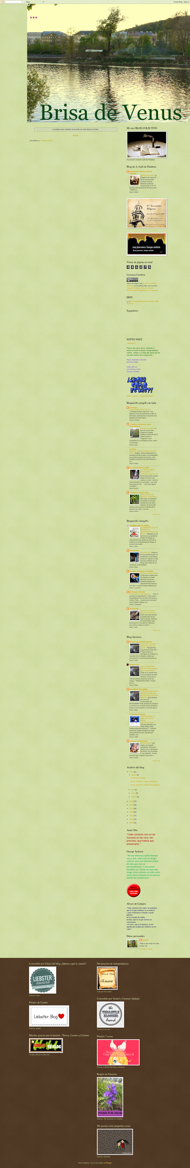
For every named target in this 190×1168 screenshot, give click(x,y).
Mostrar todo (156, 514)
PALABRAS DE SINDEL (138, 689)
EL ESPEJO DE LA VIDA (139, 468)
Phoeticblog (134, 551)
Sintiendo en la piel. (137, 714)
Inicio (75, 135)
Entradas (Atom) (47, 141)
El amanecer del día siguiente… (140, 594)
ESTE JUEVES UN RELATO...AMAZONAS (149, 496)
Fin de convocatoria (138, 778)
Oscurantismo (146, 552)
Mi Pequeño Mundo (137, 592)
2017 (131, 772)
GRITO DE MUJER (147, 175)
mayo (133, 793)
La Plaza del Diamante (138, 741)
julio (133, 790)
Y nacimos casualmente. (139, 493)
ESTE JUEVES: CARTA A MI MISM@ (145, 785)
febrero (134, 797)
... (33, 14)
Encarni (145, 940)
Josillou (132, 449)
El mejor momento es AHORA (141, 571)
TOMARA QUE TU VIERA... (140, 526)
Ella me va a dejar (147, 428)
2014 (131, 805)
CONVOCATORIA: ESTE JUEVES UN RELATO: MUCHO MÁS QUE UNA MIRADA (149, 694)
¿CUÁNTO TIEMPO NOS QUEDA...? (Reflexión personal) (148, 472)
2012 (131, 812)
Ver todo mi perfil (146, 949)
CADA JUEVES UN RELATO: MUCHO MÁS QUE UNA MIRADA (149, 669)
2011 (131, 816)
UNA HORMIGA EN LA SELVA (139, 410)
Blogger (109, 1163)
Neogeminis (134, 665)
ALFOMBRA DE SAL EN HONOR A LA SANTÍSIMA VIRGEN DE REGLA (149, 531)
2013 (131, 809)
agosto (134, 775)
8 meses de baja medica (149, 573)
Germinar (133, 408)
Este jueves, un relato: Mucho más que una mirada (148, 646)
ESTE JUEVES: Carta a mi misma (144, 781)
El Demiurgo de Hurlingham (140, 642)
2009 (131, 823)
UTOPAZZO (131, 343)
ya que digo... (134, 609)
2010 (131, 819)
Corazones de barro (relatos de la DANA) (148, 612)
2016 (131, 801)
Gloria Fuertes (146, 743)
